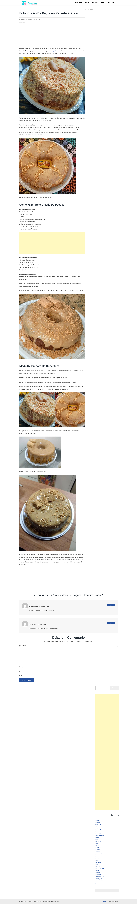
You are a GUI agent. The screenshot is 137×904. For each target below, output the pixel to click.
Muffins (97, 859)
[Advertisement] (32, 34)
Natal (96, 860)
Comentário (23, 645)
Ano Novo (98, 824)
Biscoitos (98, 828)
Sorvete (97, 882)
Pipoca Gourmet (99, 868)
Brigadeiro (98, 834)
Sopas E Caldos (99, 880)
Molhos (97, 857)
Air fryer (97, 820)
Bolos (24, 9)
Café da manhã (99, 835)
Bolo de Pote (99, 830)
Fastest (105, 901)
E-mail (21, 671)
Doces (97, 845)
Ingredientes (99, 853)
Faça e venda (99, 847)
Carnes (97, 839)
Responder (111, 605)
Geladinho (98, 851)
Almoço (97, 822)
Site (20, 675)
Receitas (97, 872)
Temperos (98, 884)
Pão (96, 864)
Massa (97, 855)
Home (20, 9)
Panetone (98, 862)
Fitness (97, 849)
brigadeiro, (55, 51)
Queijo (97, 870)
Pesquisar (98, 685)
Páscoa (97, 866)
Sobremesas (99, 878)
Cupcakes (98, 841)
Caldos (97, 837)
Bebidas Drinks (99, 826)
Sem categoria (99, 876)
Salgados (98, 874)
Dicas (97, 843)
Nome (21, 667)
